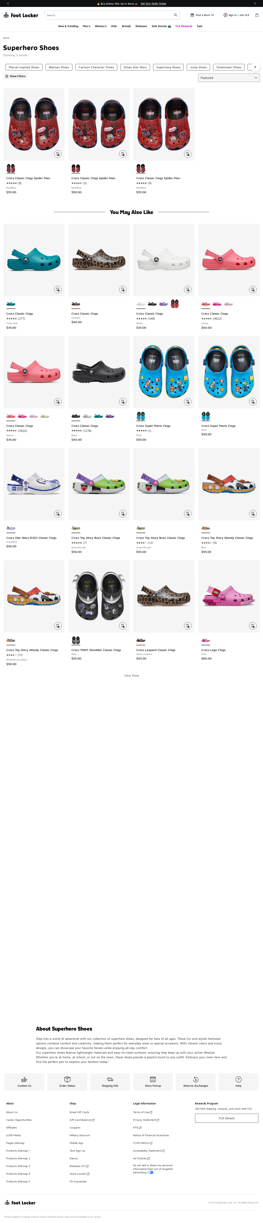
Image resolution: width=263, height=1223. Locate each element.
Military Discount (80, 1135)
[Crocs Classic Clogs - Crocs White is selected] (140, 304)
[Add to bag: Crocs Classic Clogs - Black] (122, 401)
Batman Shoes (59, 67)
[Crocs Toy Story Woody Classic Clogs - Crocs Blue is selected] (205, 528)
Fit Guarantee (78, 1181)
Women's (101, 26)
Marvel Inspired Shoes (24, 67)
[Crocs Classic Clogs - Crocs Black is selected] (75, 416)
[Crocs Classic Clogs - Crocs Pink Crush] (217, 304)
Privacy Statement (144, 1119)
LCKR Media (13, 1135)
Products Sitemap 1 (18, 1150)
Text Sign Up (77, 1150)
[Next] (255, 3)
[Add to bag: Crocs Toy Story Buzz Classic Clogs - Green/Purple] (122, 513)
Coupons (75, 1127)
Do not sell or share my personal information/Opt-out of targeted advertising (153, 1169)
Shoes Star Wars (135, 67)
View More (131, 675)
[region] (131, 3)
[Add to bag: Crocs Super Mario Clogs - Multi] (187, 401)
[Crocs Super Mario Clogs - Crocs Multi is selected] (140, 416)
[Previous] (8, 3)
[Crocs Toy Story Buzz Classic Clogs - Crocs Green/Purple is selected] (75, 528)
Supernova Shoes (168, 67)
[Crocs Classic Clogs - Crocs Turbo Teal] (98, 416)
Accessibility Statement (147, 1150)
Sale (199, 26)
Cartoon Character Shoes (96, 67)
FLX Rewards (184, 26)
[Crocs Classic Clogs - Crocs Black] (152, 304)
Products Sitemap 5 (18, 1181)
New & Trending (68, 26)
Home (6, 37)
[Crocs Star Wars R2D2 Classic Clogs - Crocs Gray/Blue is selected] (10, 528)
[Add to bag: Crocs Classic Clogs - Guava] (252, 289)
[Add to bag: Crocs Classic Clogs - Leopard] (122, 289)
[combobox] (112, 15)
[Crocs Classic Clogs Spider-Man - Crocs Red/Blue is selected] (10, 168)
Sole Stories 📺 (161, 26)
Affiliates (11, 1127)
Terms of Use (141, 1112)
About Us (11, 1112)
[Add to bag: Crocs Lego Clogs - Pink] (252, 625)
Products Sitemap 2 (18, 1158)
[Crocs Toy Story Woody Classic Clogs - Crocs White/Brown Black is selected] (10, 640)
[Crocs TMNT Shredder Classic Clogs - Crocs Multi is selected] (75, 640)
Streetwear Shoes (228, 67)
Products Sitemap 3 (18, 1166)
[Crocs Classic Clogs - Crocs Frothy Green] (44, 416)
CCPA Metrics (141, 1142)
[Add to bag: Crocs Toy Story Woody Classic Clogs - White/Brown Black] (57, 625)
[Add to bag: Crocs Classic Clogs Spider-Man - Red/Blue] (57, 154)
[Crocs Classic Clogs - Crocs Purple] (163, 304)
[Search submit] (175, 15)
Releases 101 (77, 1166)
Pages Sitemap (15, 1142)
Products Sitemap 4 (18, 1173)
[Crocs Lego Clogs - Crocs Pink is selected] (205, 640)
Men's (86, 26)
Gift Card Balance (80, 1119)
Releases (141, 26)
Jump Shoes (198, 67)
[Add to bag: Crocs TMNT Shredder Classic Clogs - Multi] (122, 625)
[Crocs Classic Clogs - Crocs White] (87, 416)
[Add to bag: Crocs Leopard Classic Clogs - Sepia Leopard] (187, 625)
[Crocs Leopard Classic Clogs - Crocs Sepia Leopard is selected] (140, 640)
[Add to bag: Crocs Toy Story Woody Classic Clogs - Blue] (252, 513)
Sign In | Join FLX (239, 15)
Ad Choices (140, 1158)
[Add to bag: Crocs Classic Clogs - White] (187, 289)
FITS (135, 1127)
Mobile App (76, 1142)
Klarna (74, 1158)
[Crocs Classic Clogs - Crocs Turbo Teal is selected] (10, 304)
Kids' (114, 26)
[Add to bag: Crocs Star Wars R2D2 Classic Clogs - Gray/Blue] (57, 513)
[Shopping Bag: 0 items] (257, 15)
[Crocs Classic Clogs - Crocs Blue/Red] (174, 304)
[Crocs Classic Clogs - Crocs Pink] (228, 304)
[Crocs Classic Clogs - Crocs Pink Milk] (33, 416)
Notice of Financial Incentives (151, 1135)
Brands (126, 26)
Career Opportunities (19, 1119)
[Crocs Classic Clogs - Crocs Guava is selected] (205, 304)
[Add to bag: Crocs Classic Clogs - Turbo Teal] (57, 289)
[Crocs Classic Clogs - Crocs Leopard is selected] (75, 304)
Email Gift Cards (79, 1112)
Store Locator (78, 1173)
